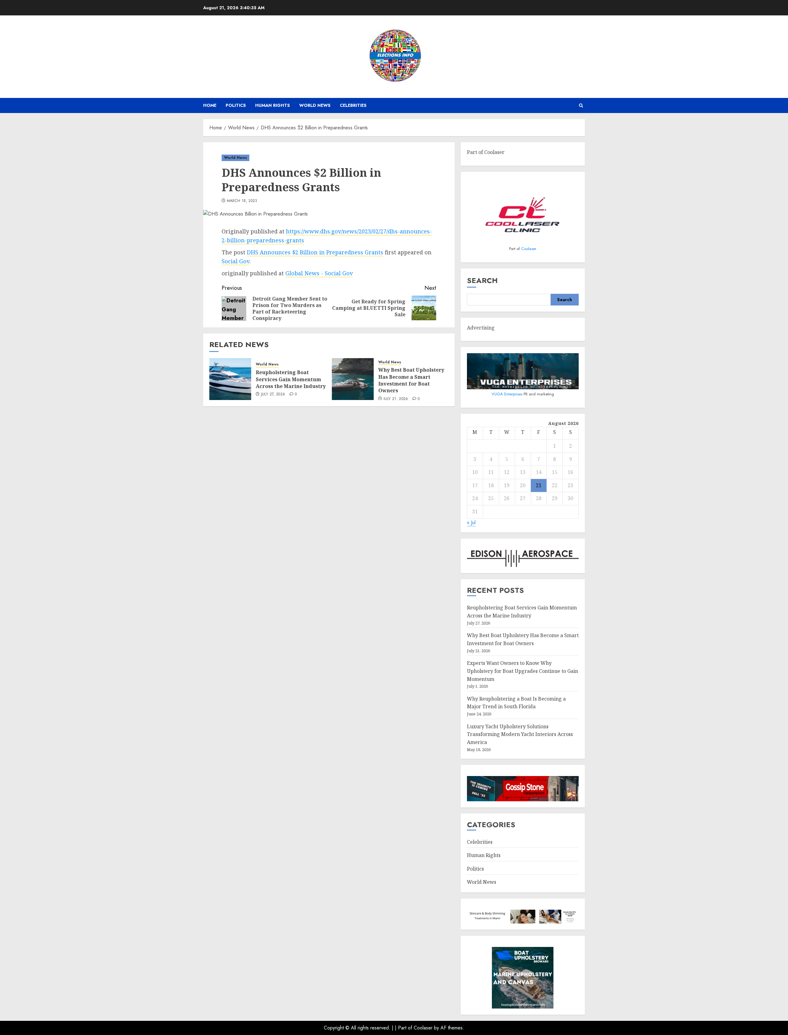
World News (315, 105)
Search (482, 280)
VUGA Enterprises (508, 394)
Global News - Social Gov (319, 273)
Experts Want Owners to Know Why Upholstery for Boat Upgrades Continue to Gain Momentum (522, 671)
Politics (236, 105)
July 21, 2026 (396, 399)
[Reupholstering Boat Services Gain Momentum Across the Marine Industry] (230, 379)
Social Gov (235, 261)
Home (209, 105)
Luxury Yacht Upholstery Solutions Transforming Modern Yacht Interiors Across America (520, 734)
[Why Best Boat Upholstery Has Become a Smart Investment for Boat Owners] (353, 379)
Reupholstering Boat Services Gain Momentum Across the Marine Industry (291, 379)
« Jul (471, 522)
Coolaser (528, 249)
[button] (581, 105)
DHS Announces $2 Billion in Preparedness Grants (315, 252)
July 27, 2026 (273, 394)
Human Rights (272, 105)
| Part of (404, 1027)
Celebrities (353, 105)
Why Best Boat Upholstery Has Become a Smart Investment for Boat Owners (411, 380)
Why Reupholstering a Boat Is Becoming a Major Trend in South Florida (516, 702)
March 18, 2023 (242, 201)
